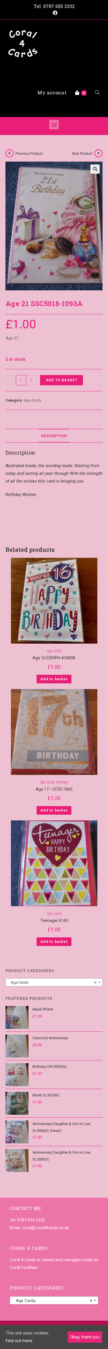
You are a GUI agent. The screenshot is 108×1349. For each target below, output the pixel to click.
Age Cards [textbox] (52, 982)
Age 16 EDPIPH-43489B (54, 658)
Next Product (82, 154)
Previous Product (29, 154)
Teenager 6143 (54, 920)
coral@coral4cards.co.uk (45, 1227)
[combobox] (54, 982)
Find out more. (19, 1340)
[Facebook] (54, 13)
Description (54, 435)
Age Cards (32, 400)
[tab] (54, 435)
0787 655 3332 (59, 6)
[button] (54, 124)
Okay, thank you (85, 1337)
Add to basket (61, 380)
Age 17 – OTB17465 (54, 789)
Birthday (62, 782)
